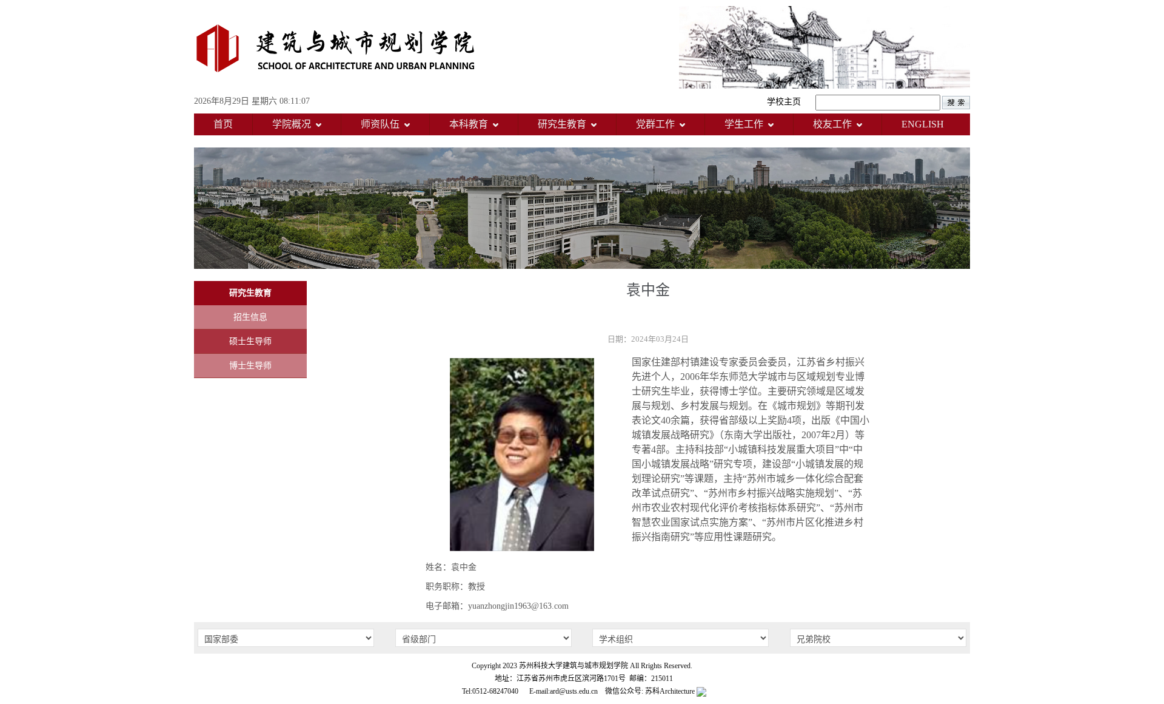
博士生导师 (250, 365)
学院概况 (291, 124)
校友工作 (832, 124)
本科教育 (468, 124)
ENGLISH (922, 124)
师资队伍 (380, 124)
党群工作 (655, 124)
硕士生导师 (250, 341)
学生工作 (743, 124)
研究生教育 (562, 124)
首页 (223, 124)
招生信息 (250, 317)
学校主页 (784, 101)
